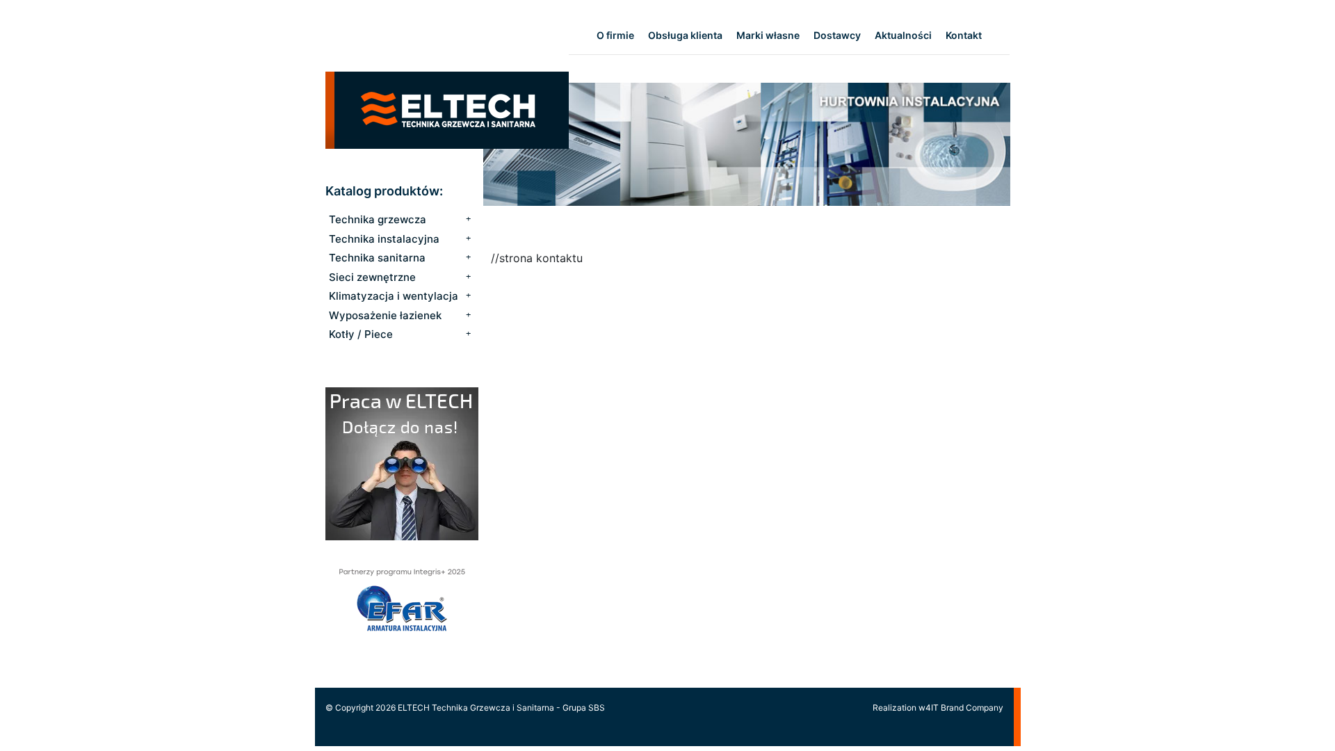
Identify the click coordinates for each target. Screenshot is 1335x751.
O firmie (615, 35)
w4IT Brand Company (961, 707)
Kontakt (964, 35)
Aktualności (903, 35)
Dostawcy (837, 35)
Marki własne (768, 35)
